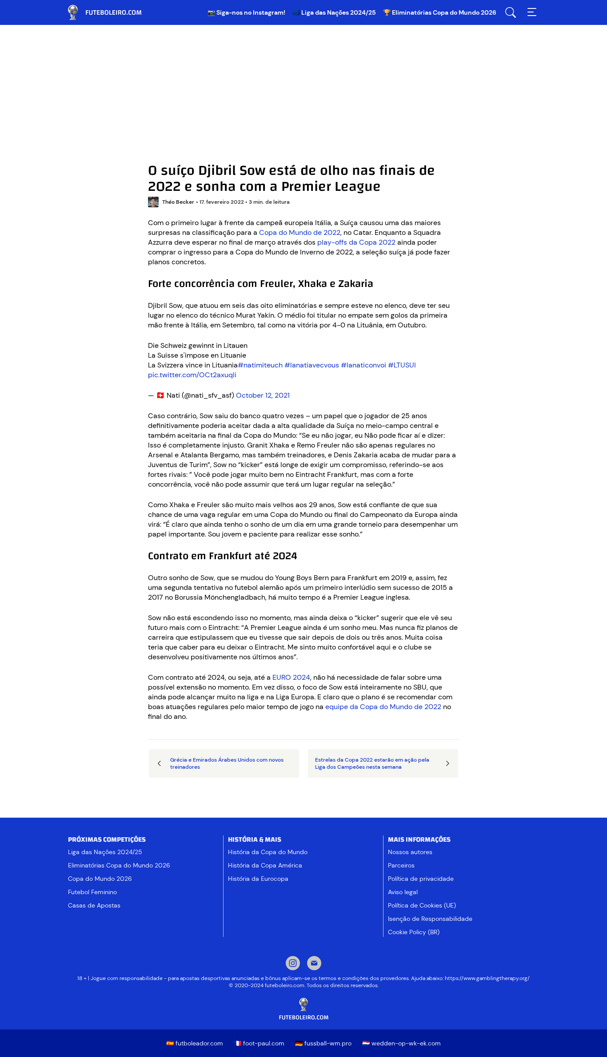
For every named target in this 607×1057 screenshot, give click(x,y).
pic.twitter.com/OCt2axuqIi (192, 374)
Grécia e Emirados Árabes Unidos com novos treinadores (227, 763)
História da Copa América (265, 865)
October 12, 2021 (263, 395)
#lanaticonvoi (363, 365)
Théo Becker (178, 202)
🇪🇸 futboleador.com (194, 1043)
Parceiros (401, 865)
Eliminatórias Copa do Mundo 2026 (119, 865)
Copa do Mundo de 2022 (299, 232)
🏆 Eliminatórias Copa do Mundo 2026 (439, 12)
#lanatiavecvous (311, 365)
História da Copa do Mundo (267, 852)
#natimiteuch (260, 365)
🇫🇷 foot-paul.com (259, 1043)
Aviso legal (403, 892)
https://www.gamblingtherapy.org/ (487, 978)
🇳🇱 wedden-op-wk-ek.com (401, 1043)
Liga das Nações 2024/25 (105, 852)
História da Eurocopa (258, 879)
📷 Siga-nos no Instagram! (246, 12)
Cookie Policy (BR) (413, 932)
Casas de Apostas (94, 905)
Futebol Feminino (92, 892)
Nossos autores (410, 852)
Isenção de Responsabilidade (430, 919)
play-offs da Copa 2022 (356, 242)
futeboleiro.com (112, 12)
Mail (314, 964)
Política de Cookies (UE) (422, 905)
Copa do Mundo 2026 (100, 879)
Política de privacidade (421, 879)
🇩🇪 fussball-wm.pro (323, 1043)
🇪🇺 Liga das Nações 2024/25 (334, 12)
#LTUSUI (402, 365)
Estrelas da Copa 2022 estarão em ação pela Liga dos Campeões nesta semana (372, 763)
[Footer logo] (303, 1009)
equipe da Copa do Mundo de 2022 (383, 706)
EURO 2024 (291, 677)
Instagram (293, 964)
